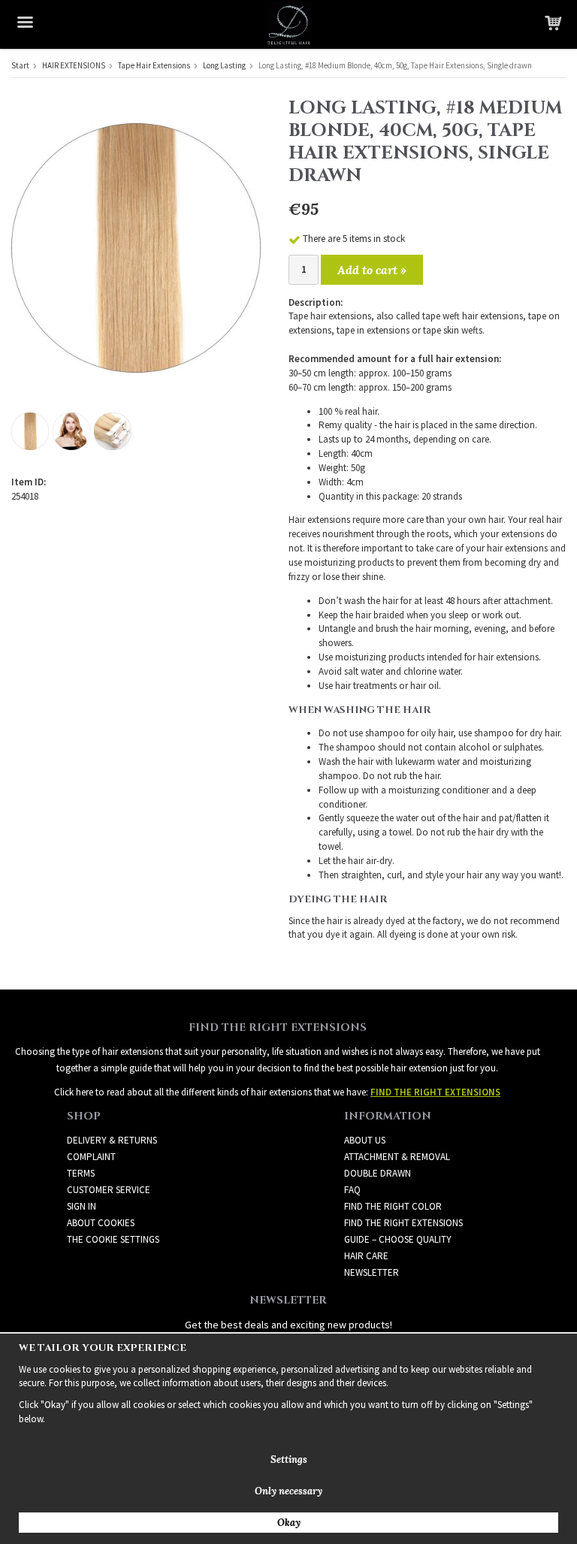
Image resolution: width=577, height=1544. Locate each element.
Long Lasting (224, 65)
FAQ (352, 1189)
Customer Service (108, 1189)
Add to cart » (371, 269)
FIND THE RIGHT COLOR (393, 1206)
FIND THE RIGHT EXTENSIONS (403, 1222)
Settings (288, 1459)
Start (20, 65)
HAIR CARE (366, 1255)
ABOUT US (364, 1140)
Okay (289, 1522)
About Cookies (100, 1222)
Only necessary (288, 1491)
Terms (81, 1173)
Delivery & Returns (112, 1140)
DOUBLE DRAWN (377, 1173)
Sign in (81, 1206)
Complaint (91, 1156)
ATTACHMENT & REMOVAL (397, 1156)
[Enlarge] (136, 246)
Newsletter (371, 1272)
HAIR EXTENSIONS (73, 65)
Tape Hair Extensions (154, 65)
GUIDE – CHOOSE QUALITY (398, 1239)
